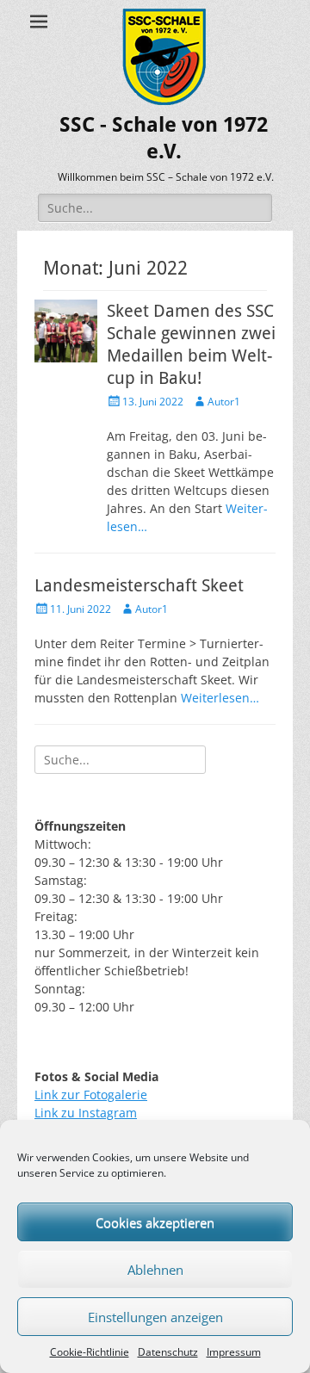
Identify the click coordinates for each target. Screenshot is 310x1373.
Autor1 (224, 401)
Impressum (234, 1352)
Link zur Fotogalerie (90, 1094)
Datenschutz (168, 1352)
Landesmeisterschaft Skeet (139, 585)
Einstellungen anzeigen (155, 1317)
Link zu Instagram (85, 1112)
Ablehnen (155, 1269)
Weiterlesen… (220, 698)
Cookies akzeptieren (155, 1222)
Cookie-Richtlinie (89, 1352)
